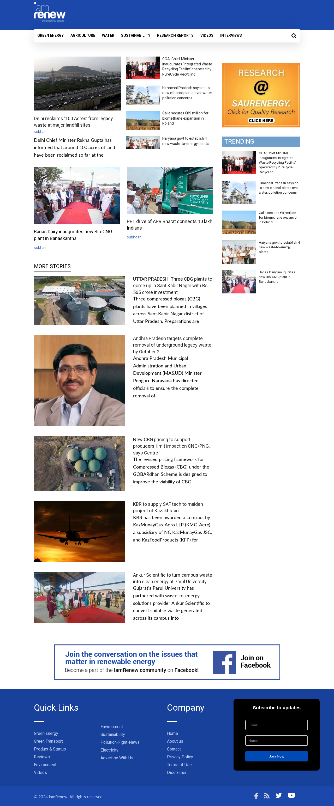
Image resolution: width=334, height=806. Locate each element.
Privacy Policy (180, 756)
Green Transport (48, 741)
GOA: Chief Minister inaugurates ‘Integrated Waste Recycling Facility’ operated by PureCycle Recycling (277, 162)
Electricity (109, 750)
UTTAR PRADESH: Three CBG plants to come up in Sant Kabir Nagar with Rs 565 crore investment (172, 285)
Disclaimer (177, 772)
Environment (45, 764)
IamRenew (58, 797)
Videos (206, 35)
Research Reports (175, 35)
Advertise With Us (116, 757)
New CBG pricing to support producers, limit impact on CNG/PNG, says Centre (171, 446)
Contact (174, 749)
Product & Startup (50, 749)
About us (175, 741)
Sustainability (135, 35)
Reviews (42, 756)
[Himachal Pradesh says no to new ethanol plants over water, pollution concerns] (239, 184)
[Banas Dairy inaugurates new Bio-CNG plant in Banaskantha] (239, 273)
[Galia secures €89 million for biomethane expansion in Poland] (239, 213)
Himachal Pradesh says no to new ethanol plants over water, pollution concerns (187, 93)
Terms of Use (179, 764)
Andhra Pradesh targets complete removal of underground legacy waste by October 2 (172, 345)
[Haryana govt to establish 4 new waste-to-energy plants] (239, 243)
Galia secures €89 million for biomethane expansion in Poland (185, 118)
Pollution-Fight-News (120, 742)
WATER (108, 35)
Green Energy (50, 35)
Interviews (231, 35)
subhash (41, 132)
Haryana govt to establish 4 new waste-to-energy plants (279, 247)
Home (172, 733)
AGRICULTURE (82, 35)
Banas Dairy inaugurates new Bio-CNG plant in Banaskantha (277, 277)
